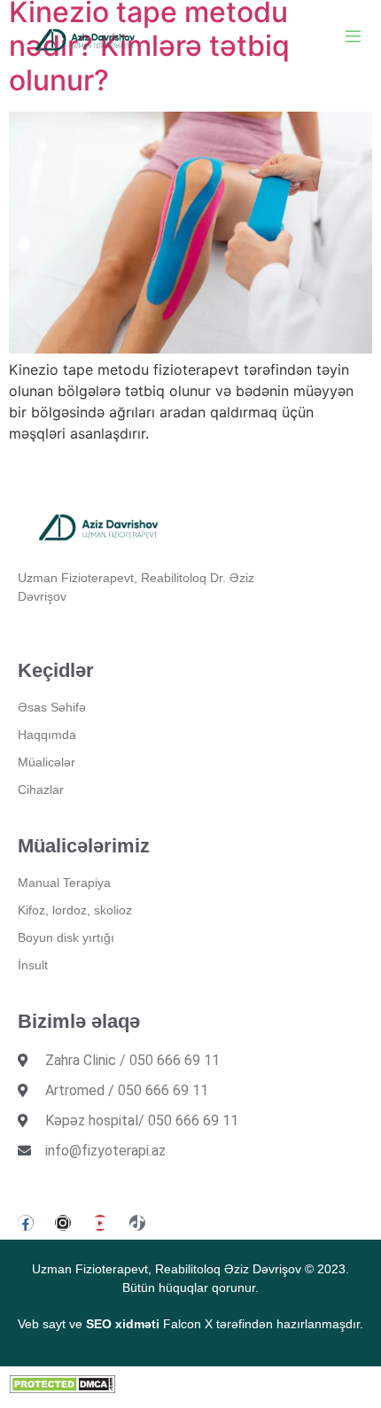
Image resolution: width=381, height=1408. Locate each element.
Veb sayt (42, 1324)
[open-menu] (353, 39)
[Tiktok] (137, 1223)
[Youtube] (100, 1223)
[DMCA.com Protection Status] (62, 1388)
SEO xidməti (122, 1324)
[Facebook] (26, 1223)
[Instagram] (63, 1223)
